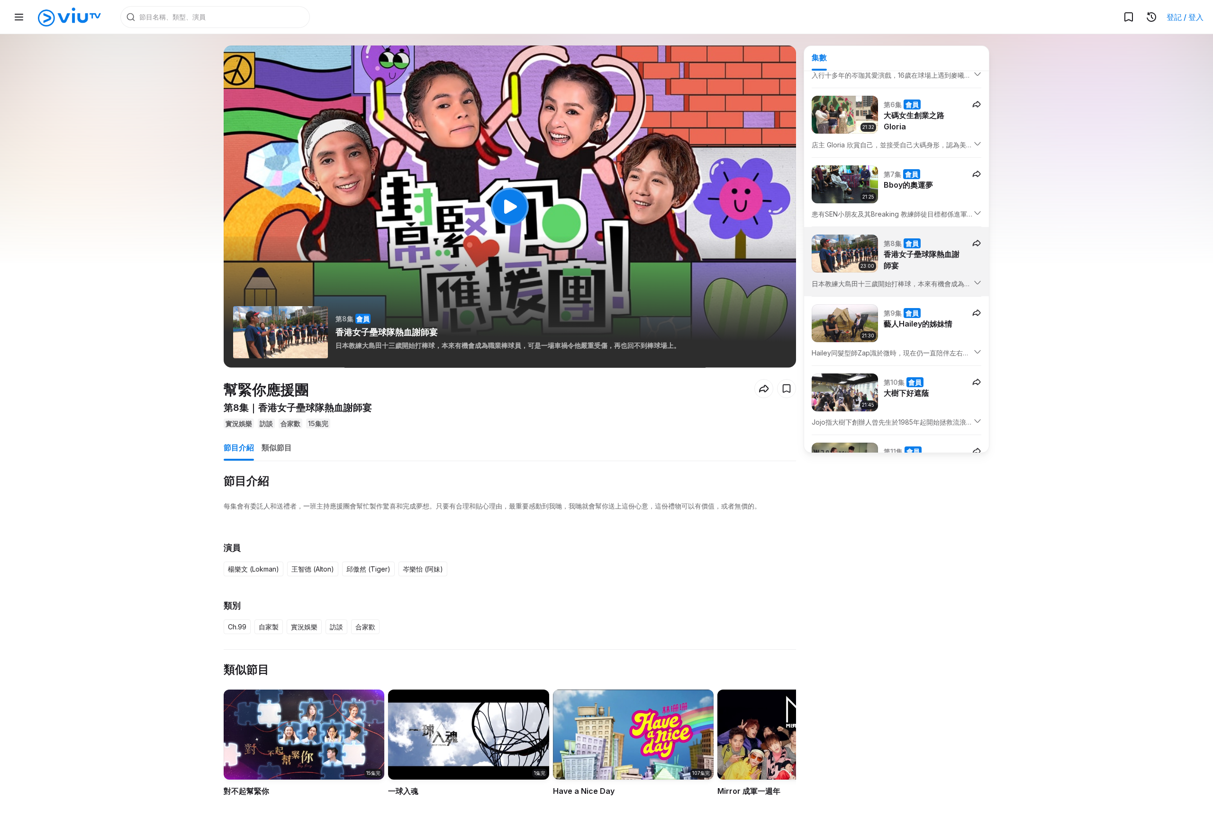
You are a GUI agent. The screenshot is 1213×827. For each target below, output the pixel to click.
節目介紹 (239, 447)
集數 (819, 57)
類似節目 (277, 447)
